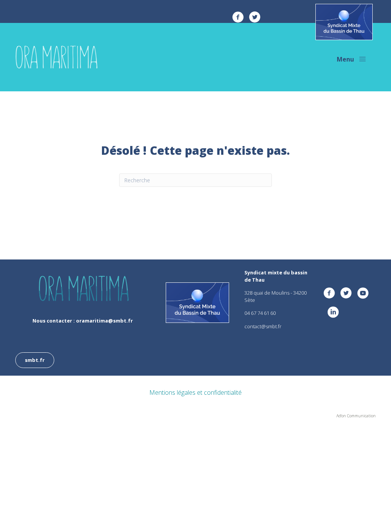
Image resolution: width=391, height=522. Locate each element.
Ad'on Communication (356, 415)
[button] (352, 59)
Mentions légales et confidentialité (195, 392)
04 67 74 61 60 (260, 313)
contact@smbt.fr (262, 326)
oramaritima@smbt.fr (104, 320)
